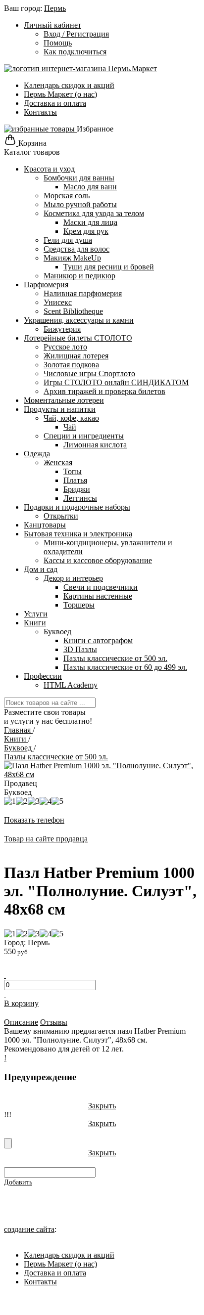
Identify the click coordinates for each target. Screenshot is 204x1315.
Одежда (37, 453)
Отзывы (53, 1022)
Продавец (20, 783)
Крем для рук (85, 231)
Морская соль (67, 195)
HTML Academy (71, 685)
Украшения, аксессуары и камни (79, 320)
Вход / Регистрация (76, 34)
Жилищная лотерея (76, 355)
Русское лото (65, 347)
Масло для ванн (90, 186)
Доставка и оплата (55, 103)
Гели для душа (68, 240)
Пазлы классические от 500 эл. (115, 658)
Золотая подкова (71, 364)
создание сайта (29, 1229)
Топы (72, 471)
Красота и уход (49, 169)
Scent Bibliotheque (73, 311)
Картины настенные (97, 596)
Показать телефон (34, 820)
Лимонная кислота (95, 444)
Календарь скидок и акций (69, 85)
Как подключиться (75, 51)
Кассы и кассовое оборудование (98, 560)
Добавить (18, 1182)
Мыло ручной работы (80, 204)
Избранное (95, 129)
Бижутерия (62, 329)
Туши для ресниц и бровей (108, 267)
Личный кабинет (52, 25)
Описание (21, 1022)
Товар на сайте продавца (46, 838)
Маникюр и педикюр (79, 275)
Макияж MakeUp (72, 258)
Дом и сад (40, 569)
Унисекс (58, 302)
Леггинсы (80, 498)
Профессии (43, 676)
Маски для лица (90, 222)
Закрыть (102, 1105)
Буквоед (57, 631)
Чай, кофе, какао (71, 418)
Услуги (36, 614)
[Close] (8, 1143)
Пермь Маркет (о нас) (60, 94)
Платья (75, 480)
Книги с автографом (98, 640)
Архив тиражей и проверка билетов (104, 391)
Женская (58, 462)
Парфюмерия (46, 284)
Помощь (58, 43)
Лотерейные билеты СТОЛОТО (78, 338)
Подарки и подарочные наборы (77, 507)
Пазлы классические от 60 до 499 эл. (125, 667)
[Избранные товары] (40, 129)
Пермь (55, 8)
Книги (35, 622)
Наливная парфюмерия (83, 293)
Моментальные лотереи (64, 400)
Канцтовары (45, 525)
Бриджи (76, 489)
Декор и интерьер (73, 578)
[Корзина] (11, 143)
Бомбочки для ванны (79, 178)
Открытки (61, 516)
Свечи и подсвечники (100, 587)
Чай (69, 427)
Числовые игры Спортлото (89, 373)
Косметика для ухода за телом (94, 213)
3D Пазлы (80, 649)
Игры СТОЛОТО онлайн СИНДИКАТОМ (116, 382)
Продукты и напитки (60, 409)
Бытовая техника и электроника (78, 533)
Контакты (40, 112)
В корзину (21, 1003)
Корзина (32, 143)
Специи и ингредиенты (84, 436)
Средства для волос (76, 249)
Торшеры (79, 605)
